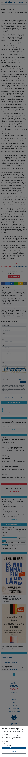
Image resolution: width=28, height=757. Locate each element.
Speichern (14, 751)
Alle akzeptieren (14, 748)
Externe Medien (7, 745)
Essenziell (5, 741)
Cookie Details (14, 754)
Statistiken (5, 743)
